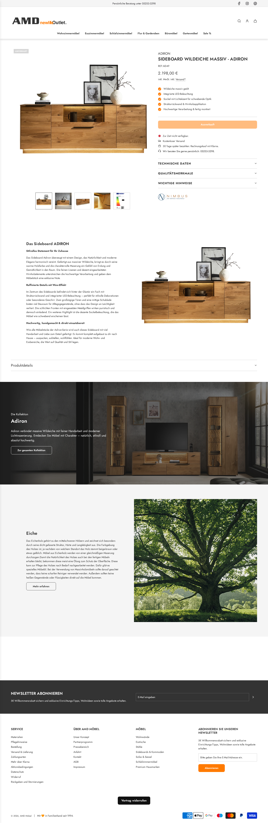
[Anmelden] (247, 21)
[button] (14, 118)
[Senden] (253, 697)
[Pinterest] (255, 3)
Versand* (180, 79)
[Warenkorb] (255, 21)
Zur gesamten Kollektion (31, 450)
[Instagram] (247, 3)
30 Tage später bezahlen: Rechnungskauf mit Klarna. (191, 146)
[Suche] (239, 21)
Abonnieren (211, 768)
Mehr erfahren (41, 586)
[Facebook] (239, 3)
